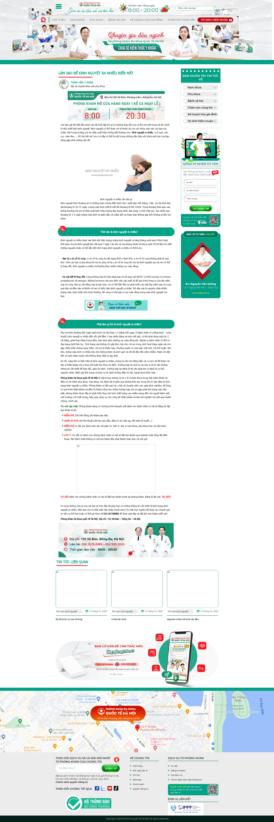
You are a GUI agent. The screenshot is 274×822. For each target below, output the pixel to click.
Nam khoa (77, 19)
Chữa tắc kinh (118, 619)
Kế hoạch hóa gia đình (146, 19)
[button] (193, 293)
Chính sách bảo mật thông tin (186, 779)
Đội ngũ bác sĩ (140, 770)
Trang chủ (45, 20)
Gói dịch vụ (176, 775)
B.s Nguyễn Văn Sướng (201, 284)
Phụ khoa (96, 19)
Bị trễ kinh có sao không (69, 619)
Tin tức (136, 775)
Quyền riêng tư (141, 789)
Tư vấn (174, 766)
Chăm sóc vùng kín (181, 19)
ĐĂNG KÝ (111, 768)
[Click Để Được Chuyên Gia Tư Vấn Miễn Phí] (116, 305)
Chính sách (138, 784)
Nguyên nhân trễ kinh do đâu (183, 619)
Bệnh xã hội (116, 19)
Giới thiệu (59, 19)
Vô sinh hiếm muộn (214, 19)
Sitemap (137, 779)
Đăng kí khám (178, 770)
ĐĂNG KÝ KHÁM (200, 208)
